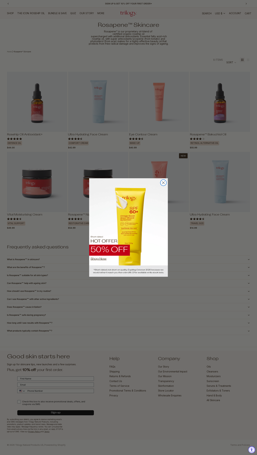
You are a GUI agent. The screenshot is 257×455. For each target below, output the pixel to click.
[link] (128, 227)
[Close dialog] (163, 183)
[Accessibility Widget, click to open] (251, 449)
